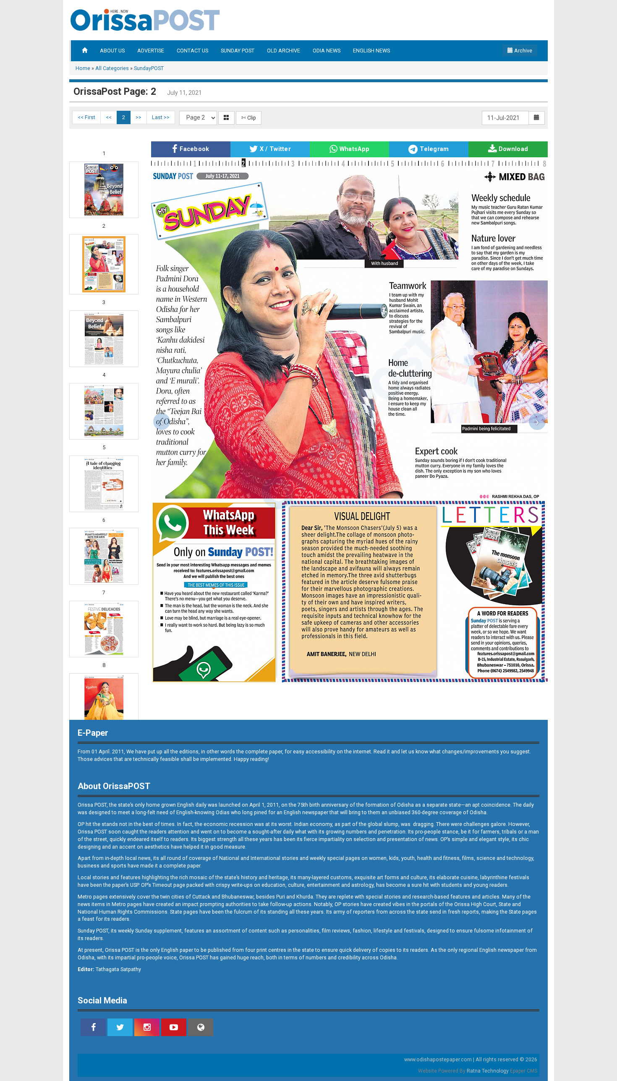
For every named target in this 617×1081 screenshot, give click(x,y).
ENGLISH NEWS (371, 50)
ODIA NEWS (326, 50)
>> (138, 117)
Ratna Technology (488, 1071)
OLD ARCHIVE (283, 50)
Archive (522, 50)
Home (83, 68)
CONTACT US (192, 50)
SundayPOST (149, 68)
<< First (86, 117)
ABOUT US (112, 50)
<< (109, 117)
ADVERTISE (150, 50)
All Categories (112, 68)
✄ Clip (248, 118)
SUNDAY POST (237, 50)
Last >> (161, 117)
